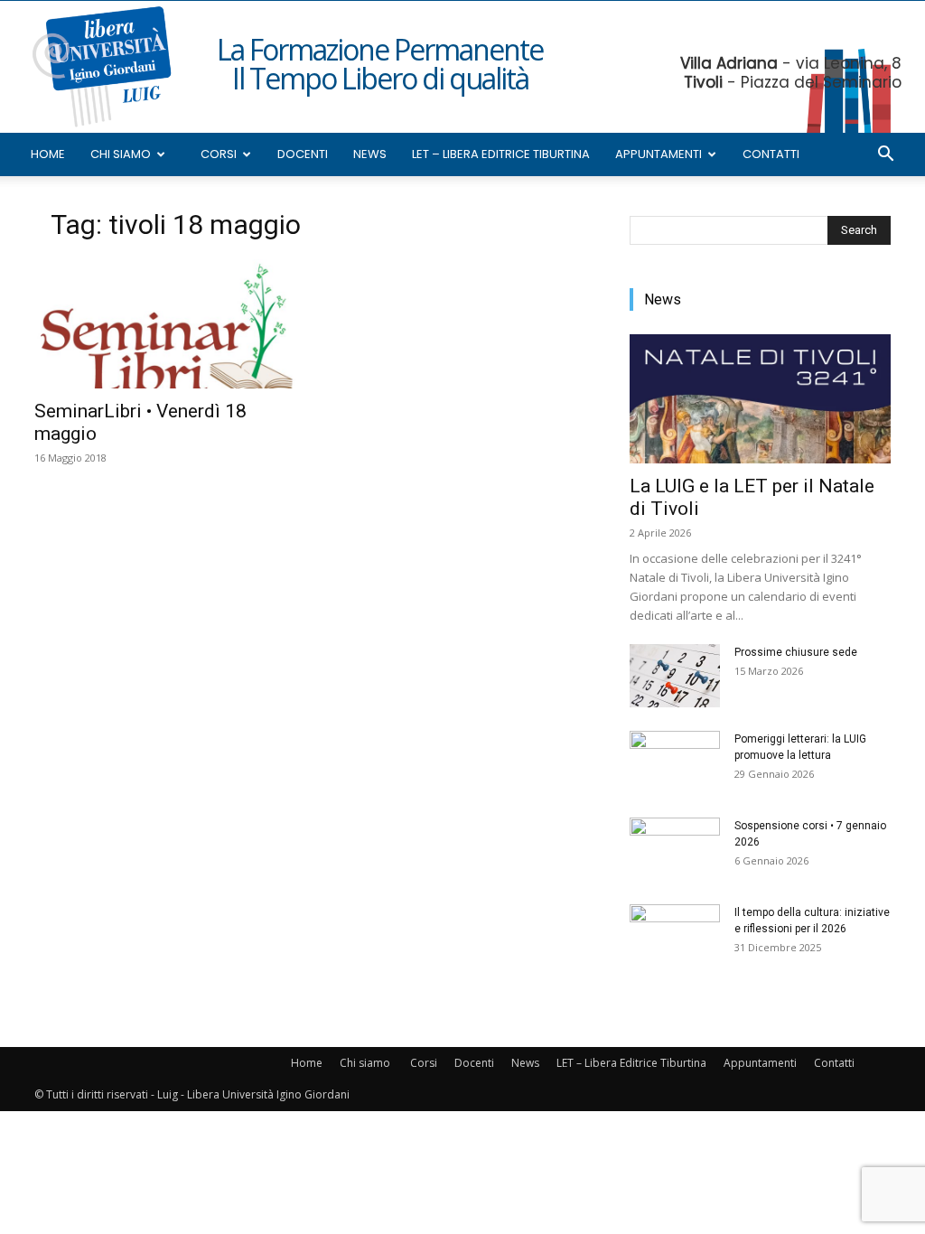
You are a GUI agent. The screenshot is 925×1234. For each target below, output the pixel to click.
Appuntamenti (658, 154)
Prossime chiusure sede (795, 652)
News (370, 154)
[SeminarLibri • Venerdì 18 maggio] (164, 323)
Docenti (302, 154)
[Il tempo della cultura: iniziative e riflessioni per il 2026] (675, 936)
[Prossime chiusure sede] (675, 675)
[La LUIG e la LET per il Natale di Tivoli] (760, 398)
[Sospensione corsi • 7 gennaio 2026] (675, 849)
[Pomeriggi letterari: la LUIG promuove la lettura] (675, 762)
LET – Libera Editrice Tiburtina (501, 154)
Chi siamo (120, 154)
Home (48, 154)
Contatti (771, 154)
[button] (885, 155)
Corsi (219, 154)
